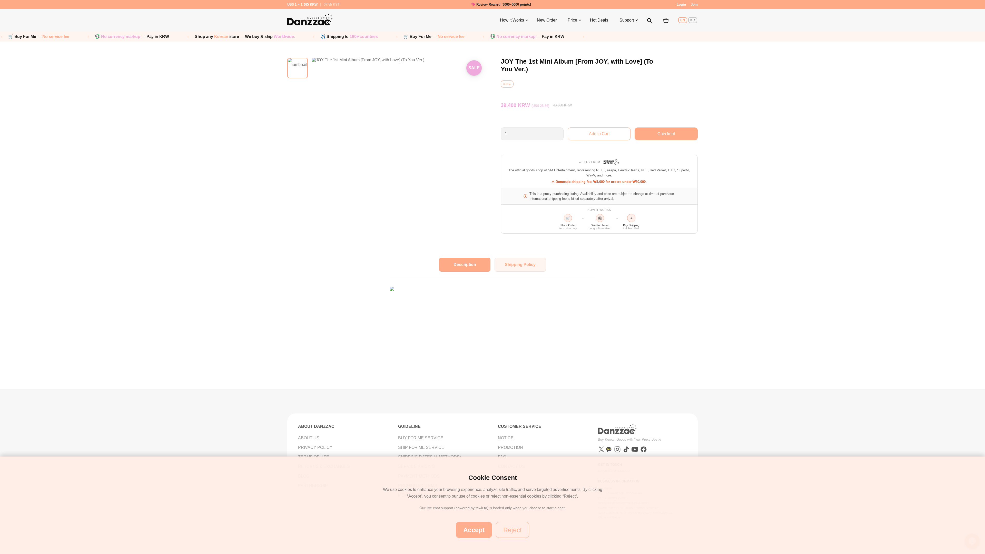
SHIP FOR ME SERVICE (421, 447)
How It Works (512, 20)
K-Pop (507, 84)
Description (465, 264)
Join (694, 4)
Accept (474, 529)
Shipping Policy (520, 264)
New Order (547, 20)
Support (626, 20)
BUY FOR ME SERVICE (420, 438)
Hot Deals (599, 20)
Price (572, 20)
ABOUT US (308, 438)
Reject (512, 529)
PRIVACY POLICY (315, 447)
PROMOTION (510, 447)
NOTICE (506, 438)
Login (681, 4)
